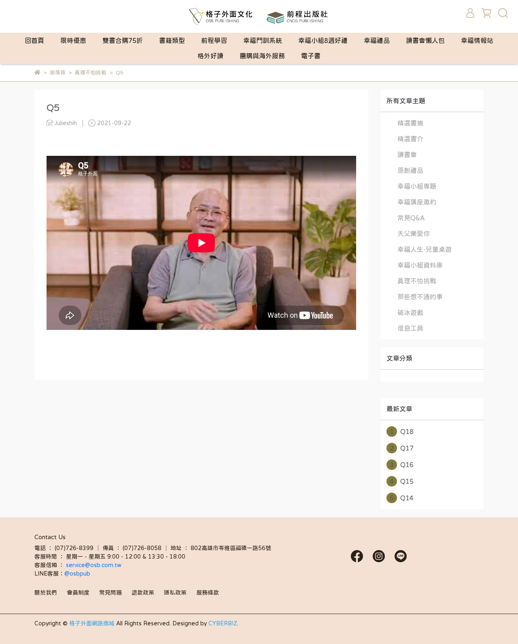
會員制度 (78, 592)
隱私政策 (175, 592)
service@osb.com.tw (94, 565)
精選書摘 (410, 123)
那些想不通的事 (420, 296)
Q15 (402, 481)
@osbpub (77, 573)
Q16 (402, 464)
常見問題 (110, 592)
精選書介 (410, 138)
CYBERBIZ (222, 623)
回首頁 (34, 40)
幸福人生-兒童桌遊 (424, 249)
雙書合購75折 (122, 40)
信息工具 (410, 328)
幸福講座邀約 (416, 202)
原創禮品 (410, 170)
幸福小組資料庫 (420, 265)
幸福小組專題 (416, 186)
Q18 (402, 431)
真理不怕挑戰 (416, 281)
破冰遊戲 (410, 312)
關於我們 (45, 592)
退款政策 (143, 592)
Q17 (402, 448)
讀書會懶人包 (425, 40)
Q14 (402, 498)
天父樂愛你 (413, 233)
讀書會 (407, 154)
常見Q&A (411, 217)
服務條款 (207, 592)
